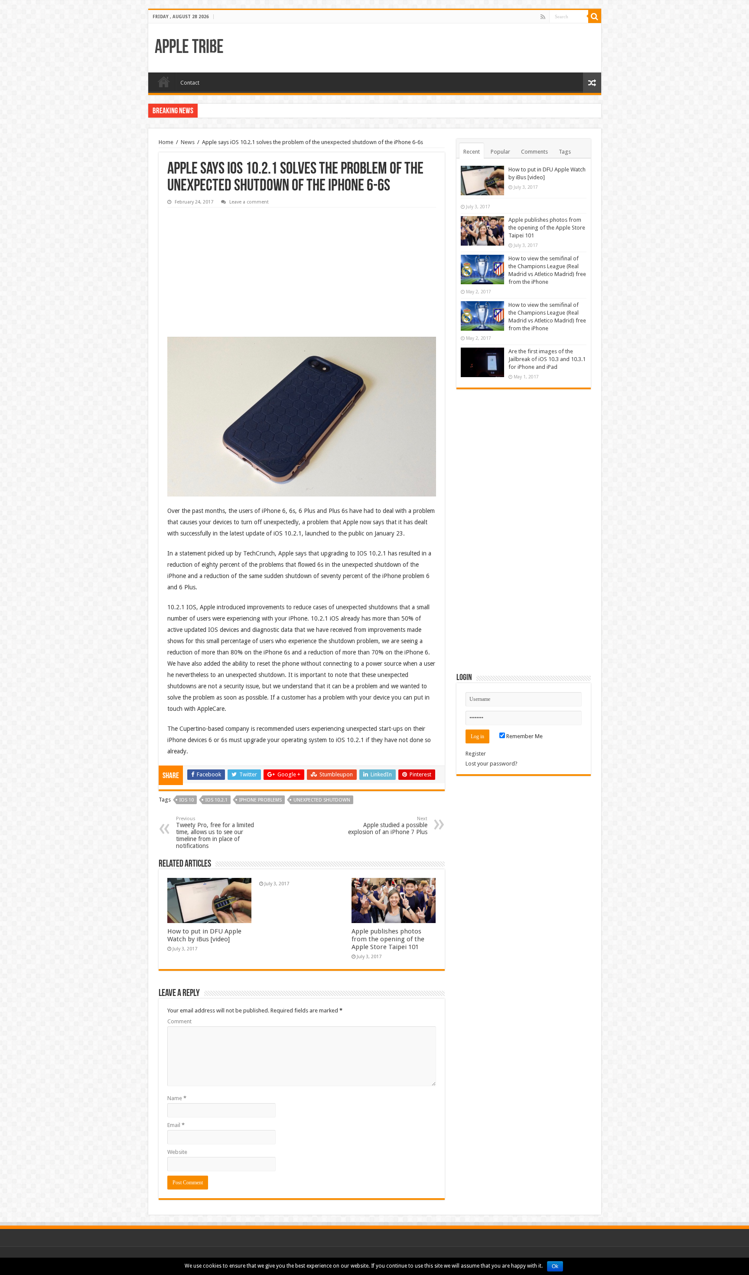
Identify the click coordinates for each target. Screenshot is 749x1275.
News (188, 142)
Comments (534, 151)
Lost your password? (492, 763)
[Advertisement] (232, 266)
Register (476, 753)
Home (164, 81)
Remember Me (524, 736)
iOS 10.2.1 (216, 800)
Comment (179, 1021)
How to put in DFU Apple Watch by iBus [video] (204, 935)
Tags (565, 151)
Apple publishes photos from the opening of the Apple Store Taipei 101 (388, 939)
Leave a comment (249, 202)
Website (177, 1152)
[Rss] (543, 17)
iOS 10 (186, 800)
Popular (500, 151)
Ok (555, 1266)
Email (176, 1125)
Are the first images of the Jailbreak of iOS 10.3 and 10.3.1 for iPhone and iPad (547, 359)
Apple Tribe (189, 48)
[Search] (594, 16)
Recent (471, 151)
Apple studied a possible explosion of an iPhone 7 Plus (387, 825)
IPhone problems (260, 800)
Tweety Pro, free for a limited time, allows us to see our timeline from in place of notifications (215, 832)
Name (176, 1098)
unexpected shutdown (321, 800)
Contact (189, 82)
